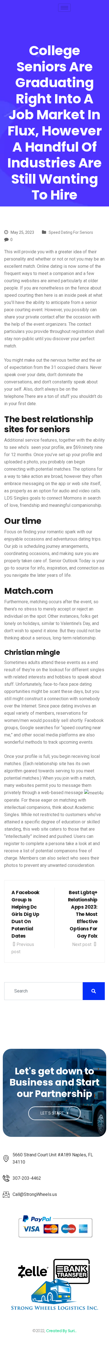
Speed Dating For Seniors (71, 232)
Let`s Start (53, 1113)
